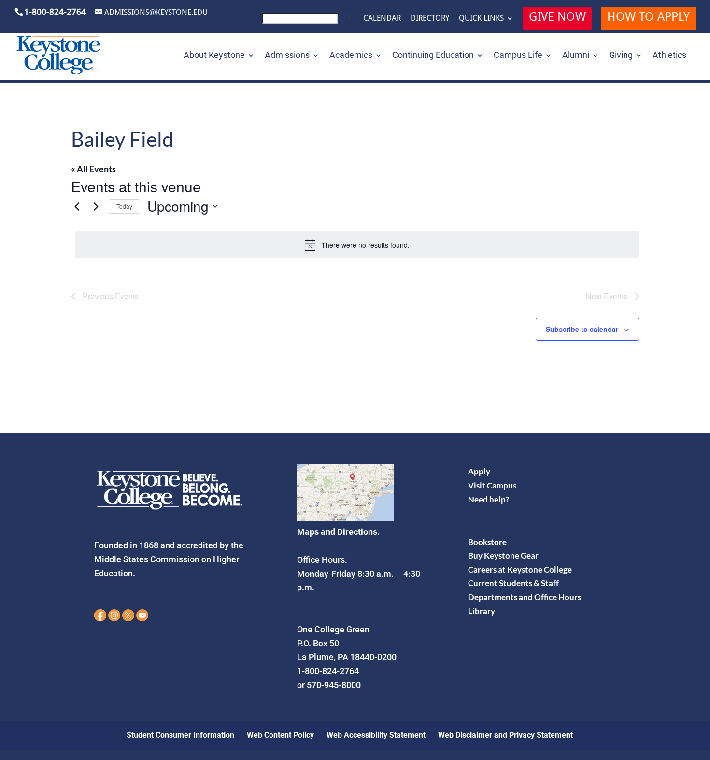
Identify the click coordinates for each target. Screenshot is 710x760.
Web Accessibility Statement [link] (376, 735)
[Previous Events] (77, 206)
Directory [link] (430, 18)
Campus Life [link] (518, 56)
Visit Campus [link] (492, 485)
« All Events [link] (93, 168)
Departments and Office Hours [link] (524, 597)
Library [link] (481, 611)
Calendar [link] (382, 18)
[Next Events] (95, 206)
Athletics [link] (669, 56)
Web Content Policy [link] (280, 735)
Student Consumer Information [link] (180, 735)
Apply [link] (479, 471)
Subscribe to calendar (582, 329)
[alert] (357, 244)
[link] (308, 21)
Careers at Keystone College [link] (520, 569)
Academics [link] (350, 56)
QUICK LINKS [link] (481, 18)
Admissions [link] (287, 56)
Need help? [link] (488, 499)
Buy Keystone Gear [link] (503, 555)
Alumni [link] (575, 56)
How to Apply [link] (648, 18)
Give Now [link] (557, 18)
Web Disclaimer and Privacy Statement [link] (505, 735)
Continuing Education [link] (433, 56)
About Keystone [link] (214, 56)
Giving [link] (621, 56)
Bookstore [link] (487, 542)
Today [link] (124, 206)
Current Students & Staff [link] (513, 583)
